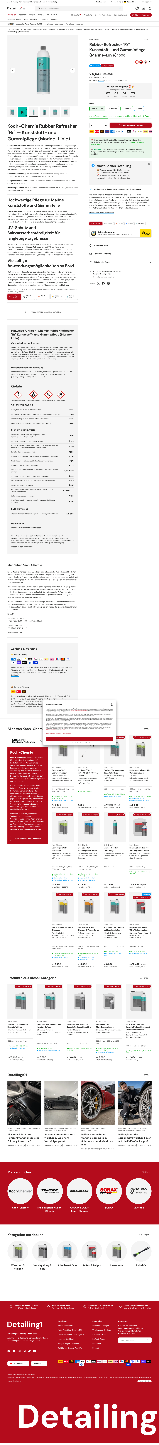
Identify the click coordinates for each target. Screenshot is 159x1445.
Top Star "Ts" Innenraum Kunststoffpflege (114, 771)
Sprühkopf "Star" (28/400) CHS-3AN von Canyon (88, 773)
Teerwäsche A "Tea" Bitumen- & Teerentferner (88, 928)
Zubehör (54, 19)
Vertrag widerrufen (144, 1381)
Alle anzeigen (146, 729)
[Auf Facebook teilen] (103, 283)
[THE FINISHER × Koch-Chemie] (50, 1191)
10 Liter (121, 789)
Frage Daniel (97, 223)
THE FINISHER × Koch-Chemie (50, 1209)
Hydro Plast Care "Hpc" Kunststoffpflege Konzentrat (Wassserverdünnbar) (138, 1027)
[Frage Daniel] (137, 8)
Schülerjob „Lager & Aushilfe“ (70, 1348)
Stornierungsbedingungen (118, 1377)
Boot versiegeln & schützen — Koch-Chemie (100, 29)
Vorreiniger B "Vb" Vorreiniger (59, 849)
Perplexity (141, 223)
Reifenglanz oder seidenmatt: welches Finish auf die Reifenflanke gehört (134, 1138)
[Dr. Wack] (139, 1191)
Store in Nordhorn (65, 1326)
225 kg (62, 791)
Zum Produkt (63, 2)
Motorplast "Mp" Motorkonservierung (105, 1025)
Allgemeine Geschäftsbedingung (56, 1377)
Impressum (10, 1377)
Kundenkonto (40, 1377)
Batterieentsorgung (145, 1377)
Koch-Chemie (94, 40)
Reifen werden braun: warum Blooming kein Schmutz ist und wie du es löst (97, 1139)
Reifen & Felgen (30, 19)
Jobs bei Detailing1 (66, 1339)
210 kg (71, 946)
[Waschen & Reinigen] (17, 1251)
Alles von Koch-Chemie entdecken (28, 838)
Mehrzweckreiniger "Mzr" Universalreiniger (140, 771)
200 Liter (88, 869)
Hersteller (11, 15)
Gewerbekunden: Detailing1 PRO (71, 1335)
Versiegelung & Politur (47, 15)
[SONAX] (109, 1191)
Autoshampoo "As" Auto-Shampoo (62, 928)
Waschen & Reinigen (27, 15)
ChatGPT (110, 223)
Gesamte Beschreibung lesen (101, 212)
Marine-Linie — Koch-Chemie (44, 29)
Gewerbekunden (120, 15)
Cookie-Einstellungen (14, 1381)
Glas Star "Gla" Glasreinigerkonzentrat (88, 849)
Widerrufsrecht (103, 1377)
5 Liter (66, 789)
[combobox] (79, 8)
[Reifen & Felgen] (91, 1251)
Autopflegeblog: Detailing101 (70, 1330)
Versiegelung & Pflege (101, 1330)
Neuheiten (75, 15)
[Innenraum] (116, 1251)
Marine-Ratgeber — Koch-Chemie (69, 29)
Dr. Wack (139, 1207)
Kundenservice (101, 2)
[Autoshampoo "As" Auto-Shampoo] (63, 906)
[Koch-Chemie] (27, 741)
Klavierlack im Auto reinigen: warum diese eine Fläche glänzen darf (23, 1138)
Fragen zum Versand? (35, 707)
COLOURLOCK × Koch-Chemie (79, 1209)
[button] (150, 8)
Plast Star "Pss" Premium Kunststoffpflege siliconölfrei (79, 1025)
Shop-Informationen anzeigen (103, 277)
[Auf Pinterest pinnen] (108, 283)
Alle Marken (147, 1172)
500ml (131, 867)
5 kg (65, 867)
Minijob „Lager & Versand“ (69, 1344)
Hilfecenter (30, 1377)
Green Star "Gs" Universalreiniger (59, 771)
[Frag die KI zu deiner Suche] (120, 8)
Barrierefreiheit (133, 1377)
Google (130, 223)
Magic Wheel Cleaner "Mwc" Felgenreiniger (138, 928)
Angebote (88, 15)
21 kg (148, 789)
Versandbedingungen (75, 1377)
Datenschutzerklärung (90, 1377)
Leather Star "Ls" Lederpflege (111, 849)
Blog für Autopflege (103, 15)
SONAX (109, 1207)
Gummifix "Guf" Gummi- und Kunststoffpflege (114, 928)
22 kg (54, 791)
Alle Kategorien (145, 1235)
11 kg (71, 789)
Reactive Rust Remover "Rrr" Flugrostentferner (139, 849)
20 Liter (80, 949)
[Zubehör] (141, 1251)
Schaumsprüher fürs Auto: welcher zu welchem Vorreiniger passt (60, 1138)
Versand (101, 80)
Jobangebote (116, 2)
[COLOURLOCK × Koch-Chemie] (79, 1191)
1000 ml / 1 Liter (57, 789)
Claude (120, 223)
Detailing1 (16, 1374)
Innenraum (44, 19)
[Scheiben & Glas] (67, 1251)
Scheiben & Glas (14, 19)
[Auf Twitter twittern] (98, 283)
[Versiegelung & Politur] (42, 1251)
